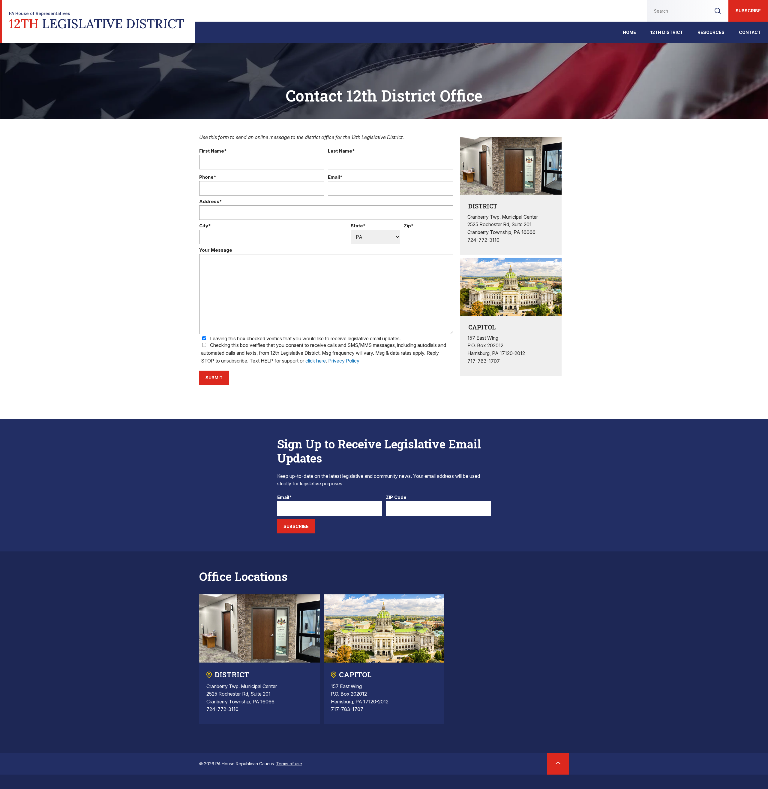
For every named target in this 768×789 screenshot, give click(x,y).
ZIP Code (396, 497)
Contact (750, 32)
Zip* (409, 226)
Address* (210, 201)
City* (205, 226)
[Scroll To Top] (558, 764)
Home (629, 32)
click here (315, 361)
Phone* (207, 177)
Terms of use (289, 763)
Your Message (215, 250)
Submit (214, 377)
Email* (335, 177)
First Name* (213, 151)
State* (358, 226)
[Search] (717, 11)
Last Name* (341, 151)
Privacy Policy (343, 361)
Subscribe (748, 10)
